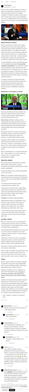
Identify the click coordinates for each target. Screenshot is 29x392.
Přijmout (12, 390)
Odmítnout (5, 390)
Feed (7, 1)
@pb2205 (10, 372)
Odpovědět (10, 312)
